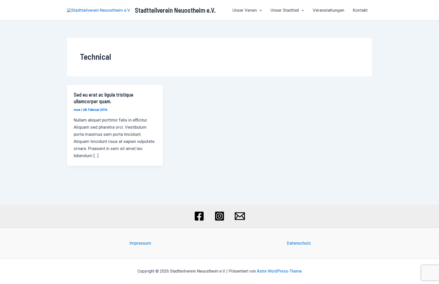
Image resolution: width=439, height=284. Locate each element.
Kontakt (360, 10)
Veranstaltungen (328, 10)
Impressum (140, 243)
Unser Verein (244, 10)
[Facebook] (199, 216)
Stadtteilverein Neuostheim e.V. (175, 10)
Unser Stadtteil (285, 10)
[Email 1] (240, 216)
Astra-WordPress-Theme (279, 271)
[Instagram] (219, 216)
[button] (259, 10)
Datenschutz (299, 243)
